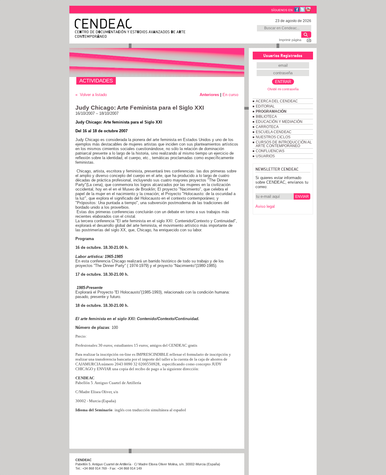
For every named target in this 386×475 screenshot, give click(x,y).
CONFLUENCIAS (270, 151)
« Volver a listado (91, 94)
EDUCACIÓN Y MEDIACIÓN (279, 122)
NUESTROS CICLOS (273, 137)
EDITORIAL (265, 106)
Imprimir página (290, 40)
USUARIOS (265, 156)
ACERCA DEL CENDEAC (277, 101)
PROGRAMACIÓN (271, 111)
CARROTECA (267, 127)
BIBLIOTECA (266, 116)
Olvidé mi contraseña (283, 89)
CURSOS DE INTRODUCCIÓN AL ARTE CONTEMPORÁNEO (284, 144)
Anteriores (209, 94)
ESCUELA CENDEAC (274, 132)
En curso (230, 94)
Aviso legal (265, 206)
